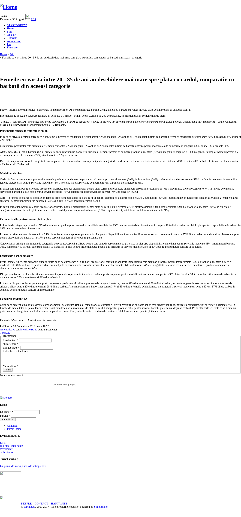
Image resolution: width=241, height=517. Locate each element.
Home (10, 28)
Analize (11, 34)
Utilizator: (6, 411)
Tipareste (5, 332)
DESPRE (26, 503)
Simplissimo (101, 506)
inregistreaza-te (28, 329)
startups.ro (29, 506)
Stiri (9, 31)
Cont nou (12, 425)
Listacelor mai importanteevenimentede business (11, 447)
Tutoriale (12, 37)
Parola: (5, 415)
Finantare (12, 47)
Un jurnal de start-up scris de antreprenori (23, 466)
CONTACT (41, 503)
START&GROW (17, 25)
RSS (33, 19)
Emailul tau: (10, 340)
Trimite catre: (11, 347)
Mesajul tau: (11, 366)
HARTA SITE (59, 503)
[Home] (8, 7)
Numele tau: (11, 343)
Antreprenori (14, 41)
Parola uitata (14, 428)
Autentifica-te (7, 329)
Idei (9, 44)
